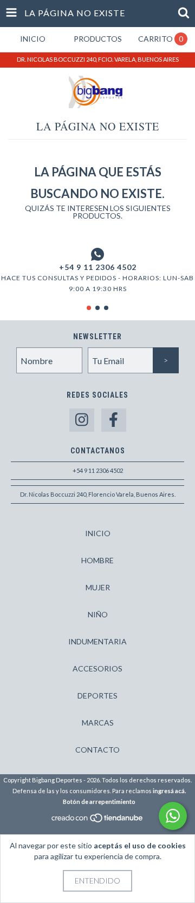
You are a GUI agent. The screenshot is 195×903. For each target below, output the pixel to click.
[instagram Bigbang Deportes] (81, 420)
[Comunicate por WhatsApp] (173, 816)
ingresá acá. (169, 790)
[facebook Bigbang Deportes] (113, 420)
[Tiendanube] (97, 820)
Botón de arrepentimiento (99, 801)
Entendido (97, 880)
